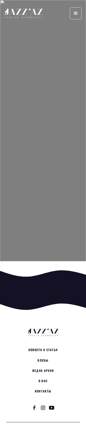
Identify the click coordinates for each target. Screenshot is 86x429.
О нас (43, 381)
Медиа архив (43, 370)
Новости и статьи (43, 350)
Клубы (43, 360)
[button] (76, 13)
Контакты (43, 391)
